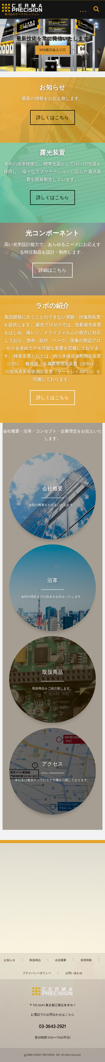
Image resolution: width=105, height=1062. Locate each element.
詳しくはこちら (52, 117)
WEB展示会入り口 (52, 50)
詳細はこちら (52, 270)
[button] (45, 66)
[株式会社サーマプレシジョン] (22, 8)
